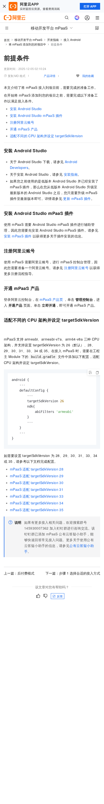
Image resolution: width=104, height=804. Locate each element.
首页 (7, 40)
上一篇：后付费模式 (19, 573)
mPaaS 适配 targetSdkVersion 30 (36, 482)
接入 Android (72, 40)
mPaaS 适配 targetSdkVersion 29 (36, 475)
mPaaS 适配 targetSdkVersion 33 (36, 496)
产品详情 (49, 76)
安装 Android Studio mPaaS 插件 (36, 115)
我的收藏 (88, 76)
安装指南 (71, 174)
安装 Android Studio (26, 108)
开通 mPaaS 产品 (23, 129)
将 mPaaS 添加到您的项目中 (27, 44)
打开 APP (90, 6)
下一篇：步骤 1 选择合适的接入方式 (72, 573)
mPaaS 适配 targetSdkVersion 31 (36, 489)
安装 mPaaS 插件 (17, 236)
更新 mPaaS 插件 (77, 198)
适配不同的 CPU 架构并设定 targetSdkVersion (46, 135)
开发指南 (53, 40)
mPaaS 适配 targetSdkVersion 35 (36, 509)
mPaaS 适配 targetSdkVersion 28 (36, 469)
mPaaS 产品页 (51, 299)
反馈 (60, 596)
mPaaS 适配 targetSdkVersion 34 (36, 503)
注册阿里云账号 (22, 122)
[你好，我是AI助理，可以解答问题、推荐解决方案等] (77, 18)
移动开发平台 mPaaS (28, 40)
